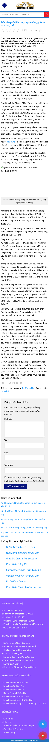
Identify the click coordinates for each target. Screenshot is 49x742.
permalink (5, 391)
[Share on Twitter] (10, 383)
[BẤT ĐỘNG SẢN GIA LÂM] (24, 5)
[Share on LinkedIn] (21, 383)
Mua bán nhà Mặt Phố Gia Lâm (18, 700)
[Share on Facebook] (6, 383)
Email (7, 453)
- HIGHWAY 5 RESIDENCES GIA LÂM (20, 646)
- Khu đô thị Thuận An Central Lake (19, 667)
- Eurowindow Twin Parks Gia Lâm (18, 657)
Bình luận (8, 419)
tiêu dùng (11, 142)
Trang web (8, 465)
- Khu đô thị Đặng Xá (12, 653)
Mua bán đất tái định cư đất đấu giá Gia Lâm (24, 703)
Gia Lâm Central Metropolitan (22, 558)
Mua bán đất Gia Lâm (13, 686)
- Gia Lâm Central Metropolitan (17, 650)
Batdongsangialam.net (23, 621)
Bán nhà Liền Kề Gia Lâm (15, 693)
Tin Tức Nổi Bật (28, 388)
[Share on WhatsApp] (2, 383)
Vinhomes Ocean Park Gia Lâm (22, 576)
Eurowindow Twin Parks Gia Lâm (23, 570)
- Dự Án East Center (11, 664)
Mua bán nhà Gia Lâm (13, 689)
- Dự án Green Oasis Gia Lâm (16, 643)
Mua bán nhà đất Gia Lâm (15, 683)
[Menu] (4, 5)
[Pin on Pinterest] (17, 383)
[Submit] (46, 14)
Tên (6, 440)
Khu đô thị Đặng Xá (16, 564)
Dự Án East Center (16, 581)
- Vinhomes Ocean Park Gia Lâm (17, 660)
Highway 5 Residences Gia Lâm (22, 553)
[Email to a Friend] (13, 383)
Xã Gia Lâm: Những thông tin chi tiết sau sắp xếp (24, 528)
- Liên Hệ (6, 722)
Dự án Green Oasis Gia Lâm (21, 547)
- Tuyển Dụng (8, 733)
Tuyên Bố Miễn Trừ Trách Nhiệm (18, 726)
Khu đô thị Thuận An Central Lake (24, 587)
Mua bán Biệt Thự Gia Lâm (16, 696)
